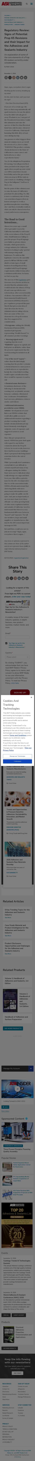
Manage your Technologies (17, 756)
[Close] (31, 697)
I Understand (17, 761)
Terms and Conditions (17, 735)
